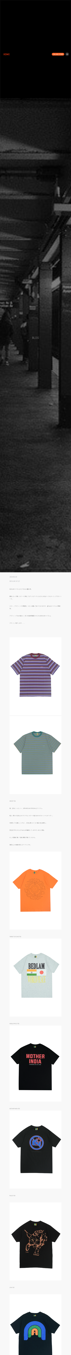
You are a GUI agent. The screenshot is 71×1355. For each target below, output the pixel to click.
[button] (67, 54)
